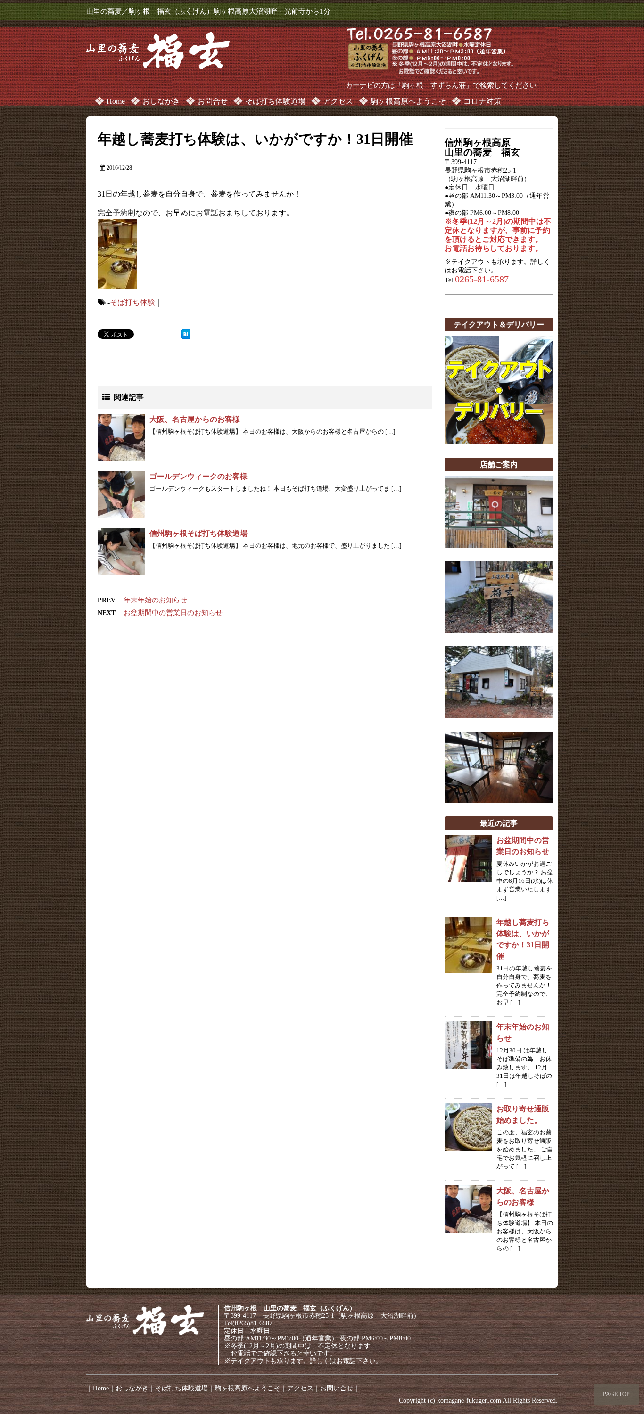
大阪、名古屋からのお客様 (194, 419)
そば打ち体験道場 (275, 101)
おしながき (161, 101)
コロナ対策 (482, 101)
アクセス (338, 101)
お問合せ (213, 101)
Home (116, 101)
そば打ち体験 (132, 302)
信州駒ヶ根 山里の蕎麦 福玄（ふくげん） (290, 1308)
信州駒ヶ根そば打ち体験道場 (198, 533)
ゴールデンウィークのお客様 (198, 476)
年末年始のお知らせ (155, 600)
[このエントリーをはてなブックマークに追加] (185, 334)
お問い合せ (336, 1388)
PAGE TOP (616, 1394)
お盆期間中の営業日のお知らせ (173, 613)
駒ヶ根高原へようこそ (408, 101)
